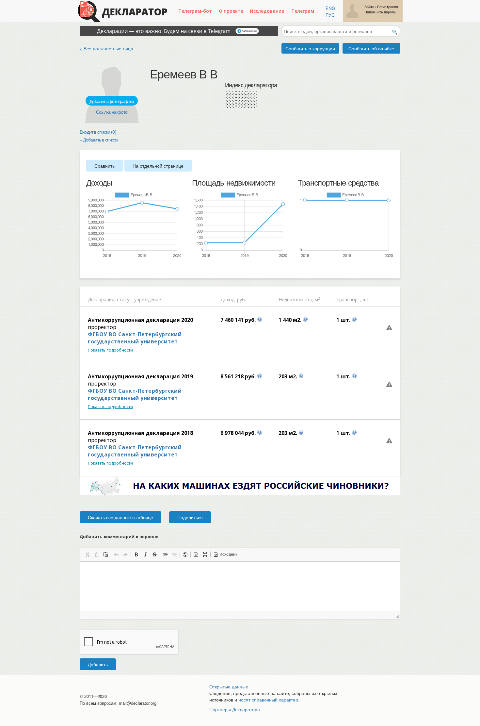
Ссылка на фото (111, 111)
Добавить (98, 664)
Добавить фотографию (111, 101)
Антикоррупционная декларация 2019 (140, 376)
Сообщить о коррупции (310, 48)
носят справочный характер (268, 699)
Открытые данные (228, 686)
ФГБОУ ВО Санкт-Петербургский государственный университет (135, 338)
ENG (330, 8)
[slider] (89, 269)
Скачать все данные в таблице (120, 517)
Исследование (267, 11)
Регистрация (387, 6)
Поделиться (190, 517)
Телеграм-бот (195, 11)
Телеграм (302, 11)
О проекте (231, 11)
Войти (369, 6)
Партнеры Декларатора (234, 709)
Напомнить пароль (380, 11)
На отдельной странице (158, 165)
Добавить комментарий (119, 536)
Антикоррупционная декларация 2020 (140, 319)
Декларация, (102, 299)
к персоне (147, 536)
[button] (87, 554)
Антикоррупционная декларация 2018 (140, 433)
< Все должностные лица (106, 48)
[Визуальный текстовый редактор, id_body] (240, 586)
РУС (330, 14)
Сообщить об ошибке (371, 48)
